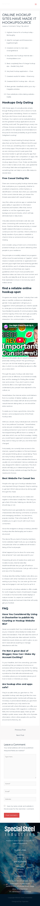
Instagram (20, 869)
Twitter (20, 872)
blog (18, 26)
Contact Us (20, 857)
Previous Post (20, 730)
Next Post (20, 735)
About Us (20, 855)
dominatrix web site (23, 221)
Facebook (20, 866)
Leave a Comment (9, 26)
